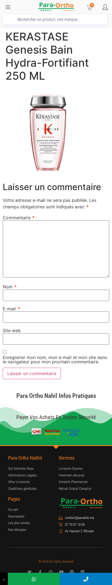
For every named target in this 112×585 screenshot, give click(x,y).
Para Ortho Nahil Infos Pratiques (56, 396)
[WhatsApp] (34, 579)
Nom (10, 286)
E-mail (11, 309)
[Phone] (86, 579)
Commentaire (19, 217)
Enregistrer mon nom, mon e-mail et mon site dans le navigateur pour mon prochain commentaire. (55, 359)
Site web (12, 330)
